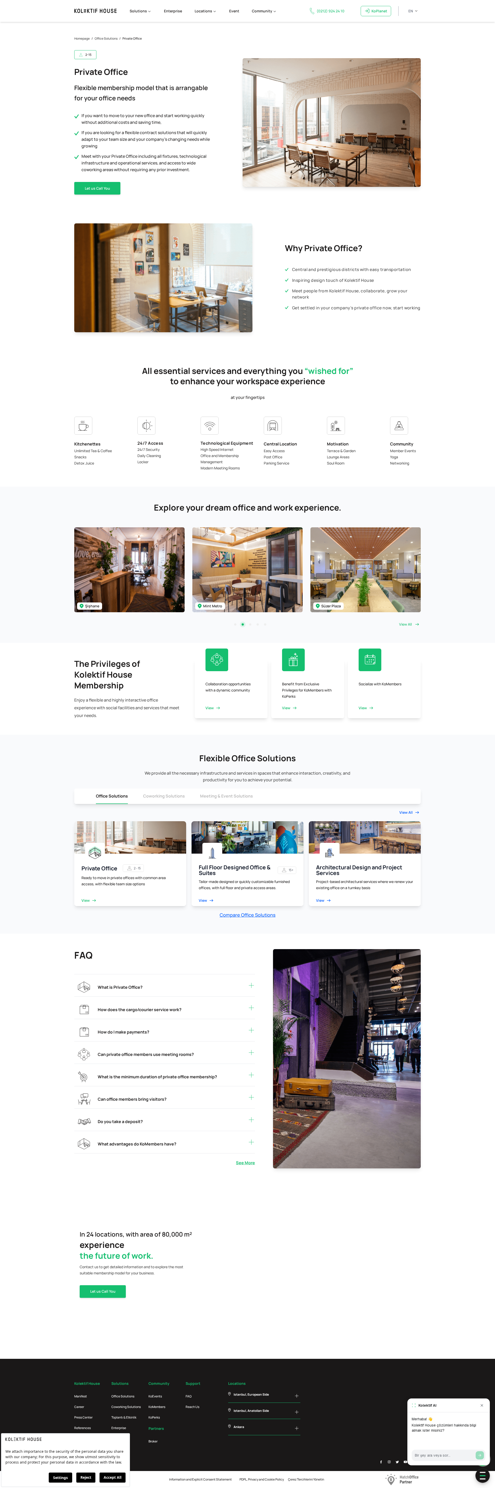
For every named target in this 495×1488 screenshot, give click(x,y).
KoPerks (154, 1417)
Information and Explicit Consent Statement (200, 1479)
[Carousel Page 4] (258, 624)
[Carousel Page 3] (250, 624)
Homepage (82, 38)
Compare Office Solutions (248, 915)
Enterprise (173, 10)
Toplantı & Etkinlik (123, 1417)
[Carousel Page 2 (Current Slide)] (243, 624)
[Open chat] (482, 1475)
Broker (153, 1441)
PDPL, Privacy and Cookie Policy (262, 1479)
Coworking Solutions (164, 796)
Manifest (80, 1396)
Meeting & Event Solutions (226, 796)
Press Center (83, 1417)
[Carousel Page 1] (235, 624)
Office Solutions (106, 38)
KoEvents (155, 1396)
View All (405, 624)
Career (79, 1407)
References (82, 1428)
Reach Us (192, 1407)
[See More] (78, 1163)
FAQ (189, 1396)
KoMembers (156, 1407)
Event (234, 10)
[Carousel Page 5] (265, 624)
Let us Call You (97, 188)
